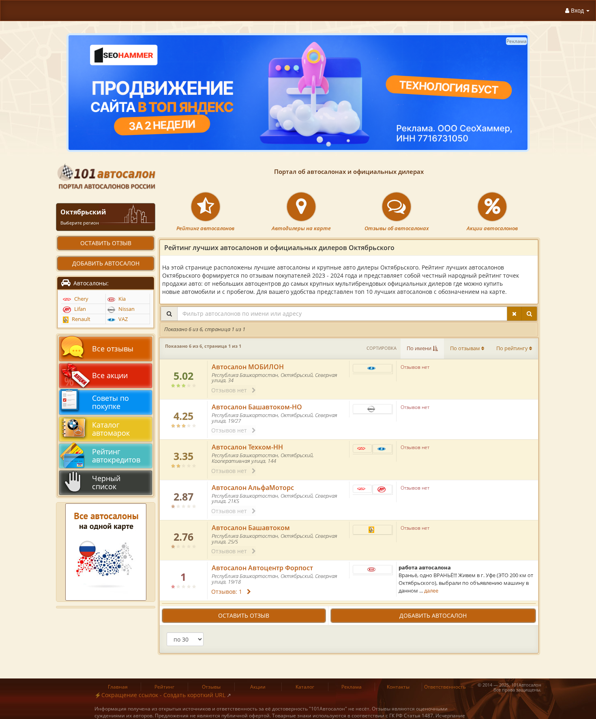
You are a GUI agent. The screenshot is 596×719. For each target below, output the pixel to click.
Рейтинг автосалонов (205, 228)
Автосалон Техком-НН (247, 447)
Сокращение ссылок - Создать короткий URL (163, 695)
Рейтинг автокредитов (116, 455)
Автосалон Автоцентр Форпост (262, 567)
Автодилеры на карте (301, 228)
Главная (118, 686)
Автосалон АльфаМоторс (253, 487)
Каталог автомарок (111, 429)
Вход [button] (577, 10)
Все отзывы (112, 348)
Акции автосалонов (492, 228)
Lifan (79, 309)
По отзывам (465, 348)
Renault (80, 319)
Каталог (305, 686)
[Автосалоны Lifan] (382, 489)
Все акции (110, 375)
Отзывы (211, 686)
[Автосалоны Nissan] (372, 409)
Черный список (106, 482)
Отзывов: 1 (229, 591)
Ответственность (445, 686)
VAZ (122, 319)
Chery (80, 298)
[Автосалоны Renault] (372, 530)
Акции (258, 686)
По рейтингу (512, 348)
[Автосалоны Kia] (372, 569)
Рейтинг (164, 686)
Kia (121, 298)
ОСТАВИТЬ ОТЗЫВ (243, 615)
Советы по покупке (110, 402)
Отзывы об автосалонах (396, 228)
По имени (420, 348)
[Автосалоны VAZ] (372, 368)
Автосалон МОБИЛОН (248, 366)
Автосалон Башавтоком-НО (257, 406)
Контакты (398, 686)
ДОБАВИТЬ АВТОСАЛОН (433, 615)
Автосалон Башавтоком (251, 527)
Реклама (351, 686)
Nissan (126, 309)
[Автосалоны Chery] (362, 448)
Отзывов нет (231, 390)
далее (431, 590)
